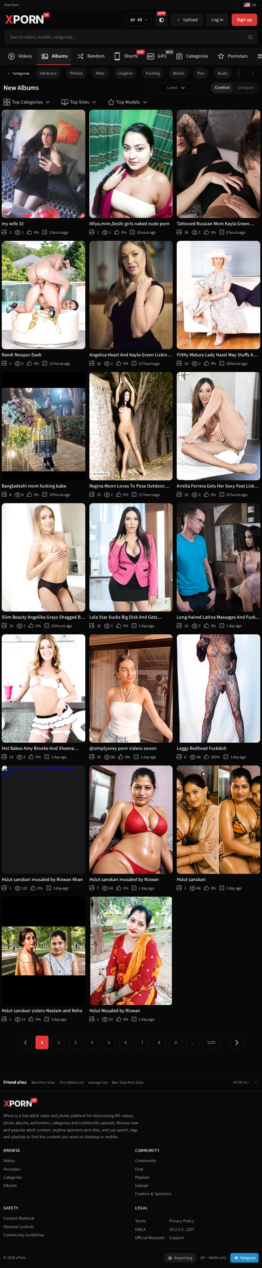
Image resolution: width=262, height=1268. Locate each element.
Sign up (244, 19)
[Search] (250, 37)
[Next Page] (236, 1042)
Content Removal (18, 1218)
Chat (139, 1169)
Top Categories (27, 102)
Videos (9, 1161)
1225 (211, 1042)
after (100, 73)
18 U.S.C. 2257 (181, 1229)
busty (223, 73)
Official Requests (149, 1238)
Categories (21, 73)
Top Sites (79, 102)
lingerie (125, 73)
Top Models (128, 102)
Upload (141, 1185)
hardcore (48, 73)
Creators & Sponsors (153, 1194)
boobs (178, 73)
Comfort (222, 88)
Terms (140, 1221)
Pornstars (11, 1169)
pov (201, 73)
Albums (10, 1185)
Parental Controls (18, 1227)
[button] (254, 73)
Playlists (142, 1177)
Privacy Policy (181, 1221)
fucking (153, 73)
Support (176, 1238)
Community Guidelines (23, 1235)
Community (145, 1161)
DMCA (140, 1229)
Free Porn (11, 5)
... (192, 1042)
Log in (217, 19)
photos (76, 73)
